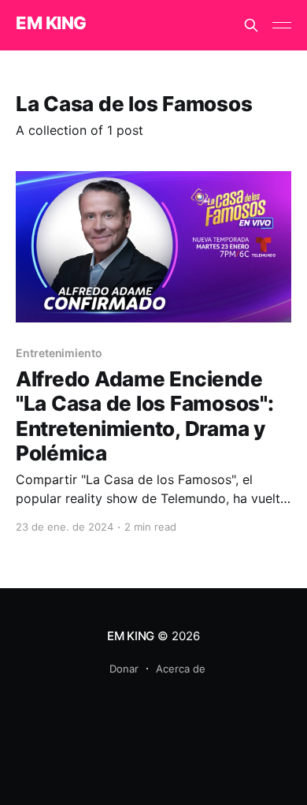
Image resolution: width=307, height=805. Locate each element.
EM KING (51, 23)
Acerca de (180, 668)
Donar (124, 668)
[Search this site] (251, 25)
